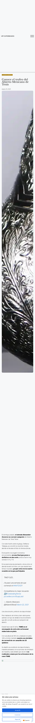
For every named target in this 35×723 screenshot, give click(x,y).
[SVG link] (7, 36)
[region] (17, 708)
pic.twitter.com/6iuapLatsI (13, 596)
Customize (17, 715)
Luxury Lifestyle (7, 74)
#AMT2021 (17, 586)
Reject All (17, 719)
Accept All (17, 710)
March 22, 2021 (23, 605)
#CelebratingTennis (13, 594)
